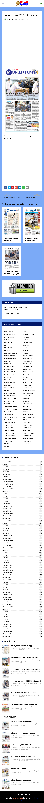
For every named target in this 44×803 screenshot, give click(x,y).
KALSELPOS (26, 348)
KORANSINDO (8, 364)
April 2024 (22, 531)
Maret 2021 (22, 622)
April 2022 (22, 590)
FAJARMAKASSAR (9, 337)
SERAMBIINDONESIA (10, 406)
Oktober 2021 (22, 604)
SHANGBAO (26, 406)
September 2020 (22, 636)
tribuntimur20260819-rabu (21, 780)
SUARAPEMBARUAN (10, 417)
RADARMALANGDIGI (29, 390)
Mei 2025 (22, 499)
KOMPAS (25, 353)
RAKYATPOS (26, 398)
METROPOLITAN (9, 374)
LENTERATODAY (27, 366)
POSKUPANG (27, 385)
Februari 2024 (22, 536)
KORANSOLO (27, 364)
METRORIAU (26, 374)
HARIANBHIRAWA (28, 342)
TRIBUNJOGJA (27, 430)
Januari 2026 (22, 479)
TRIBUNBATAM (27, 425)
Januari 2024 (22, 538)
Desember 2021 (22, 599)
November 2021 (22, 602)
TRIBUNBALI (8, 425)
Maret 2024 (22, 533)
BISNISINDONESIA (10, 334)
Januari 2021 (22, 626)
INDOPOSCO (27, 345)
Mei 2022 (22, 587)
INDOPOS (7, 345)
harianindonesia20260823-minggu (24, 704)
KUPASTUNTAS (9, 366)
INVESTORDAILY (9, 348)
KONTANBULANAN (10, 356)
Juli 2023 (22, 553)
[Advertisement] (22, 45)
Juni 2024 (22, 526)
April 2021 (22, 619)
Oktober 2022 (22, 575)
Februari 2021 (22, 624)
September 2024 (22, 518)
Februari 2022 (22, 595)
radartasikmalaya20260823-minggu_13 (11, 273)
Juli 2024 (22, 523)
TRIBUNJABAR (8, 428)
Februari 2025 (22, 506)
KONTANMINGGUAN (10, 358)
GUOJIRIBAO (26, 340)
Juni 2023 (22, 555)
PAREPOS (7, 380)
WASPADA (7, 446)
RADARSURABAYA (28, 393)
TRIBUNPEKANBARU (10, 438)
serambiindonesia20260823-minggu (32, 239)
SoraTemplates (18, 798)
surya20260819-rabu (18, 768)
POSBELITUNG (27, 382)
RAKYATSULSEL (9, 401)
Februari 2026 (22, 477)
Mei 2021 (22, 617)
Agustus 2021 (22, 609)
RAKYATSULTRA (27, 401)
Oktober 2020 (22, 634)
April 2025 (22, 501)
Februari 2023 (22, 565)
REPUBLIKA (7, 404)
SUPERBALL (8, 420)
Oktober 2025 (22, 486)
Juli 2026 (22, 464)
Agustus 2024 (22, 521)
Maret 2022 (22, 592)
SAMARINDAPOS (28, 404)
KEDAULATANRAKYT (10, 353)
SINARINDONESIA (28, 409)
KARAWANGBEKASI (29, 350)
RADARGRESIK (8, 390)
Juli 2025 (22, 494)
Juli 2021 (22, 612)
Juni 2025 (22, 496)
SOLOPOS (26, 412)
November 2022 (22, 572)
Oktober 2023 (22, 545)
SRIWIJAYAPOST (9, 414)
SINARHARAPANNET (10, 409)
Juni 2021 (22, 614)
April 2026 (22, 472)
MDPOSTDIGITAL (9, 372)
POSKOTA (7, 385)
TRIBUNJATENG (9, 430)
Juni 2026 (22, 467)
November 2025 (22, 484)
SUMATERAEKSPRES (29, 417)
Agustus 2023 (22, 550)
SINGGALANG (8, 412)
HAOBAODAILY (9, 342)
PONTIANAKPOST (9, 382)
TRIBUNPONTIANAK (29, 438)
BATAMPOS (26, 332)
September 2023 (22, 548)
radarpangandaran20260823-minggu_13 (26, 681)
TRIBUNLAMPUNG (28, 433)
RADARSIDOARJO (9, 393)
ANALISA (7, 329)
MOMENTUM (8, 377)
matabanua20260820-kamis (21, 721)
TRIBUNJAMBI (27, 428)
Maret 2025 (22, 504)
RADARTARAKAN (9, 396)
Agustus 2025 (22, 491)
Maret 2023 (22, 563)
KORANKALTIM (27, 358)
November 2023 (22, 543)
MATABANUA (27, 369)
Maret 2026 (22, 474)
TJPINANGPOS (27, 422)
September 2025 (22, 489)
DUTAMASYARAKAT (29, 334)
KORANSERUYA (9, 361)
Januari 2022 (22, 597)
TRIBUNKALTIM (9, 433)
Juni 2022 (22, 585)
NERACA (25, 377)
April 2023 (22, 560)
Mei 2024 (22, 528)
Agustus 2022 (22, 580)
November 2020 (22, 631)
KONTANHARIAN (28, 356)
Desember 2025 (22, 481)
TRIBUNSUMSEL (9, 441)
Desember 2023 (22, 540)
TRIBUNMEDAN (27, 436)
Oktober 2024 (22, 516)
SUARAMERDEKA (28, 414)
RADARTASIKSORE (10, 398)
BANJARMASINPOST (10, 332)
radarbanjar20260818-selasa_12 (23, 757)
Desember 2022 (22, 570)
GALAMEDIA (26, 337)
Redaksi (11, 19)
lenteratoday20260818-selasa (22, 745)
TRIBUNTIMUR (27, 441)
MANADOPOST (9, 369)
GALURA (7, 340)
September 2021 (22, 607)
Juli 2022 (22, 582)
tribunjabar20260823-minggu (11, 239)
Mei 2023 (22, 558)
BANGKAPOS (27, 329)
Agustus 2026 (22, 462)
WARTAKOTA (27, 444)
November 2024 (22, 513)
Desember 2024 (22, 511)
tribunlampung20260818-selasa (23, 733)
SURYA (25, 420)
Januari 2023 (22, 567)
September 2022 (22, 577)
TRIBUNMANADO (9, 436)
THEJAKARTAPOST (10, 422)
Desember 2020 (22, 629)
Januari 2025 (22, 509)
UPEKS (6, 444)
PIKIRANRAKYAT (27, 380)
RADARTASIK (27, 396)
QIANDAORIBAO (9, 388)
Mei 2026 (22, 469)
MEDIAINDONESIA (28, 372)
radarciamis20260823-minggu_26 (23, 693)
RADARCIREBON (28, 388)
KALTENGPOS (8, 350)
